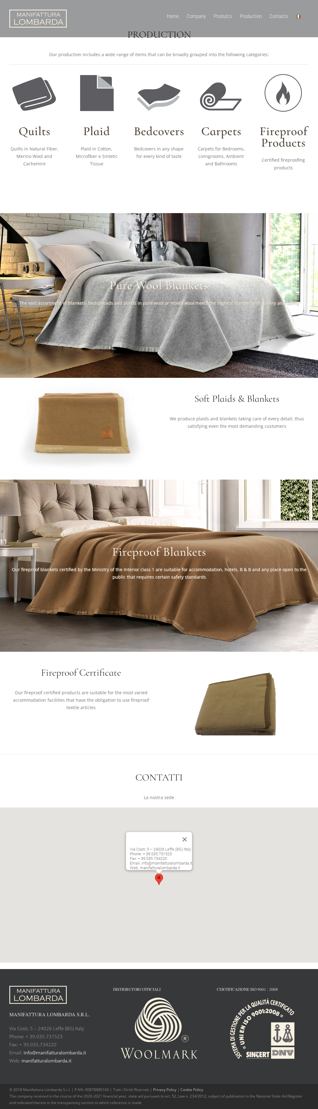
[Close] (184, 839)
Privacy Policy (165, 1089)
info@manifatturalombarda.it (55, 1052)
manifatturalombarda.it (46, 1061)
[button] (159, 879)
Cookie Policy (191, 1089)
